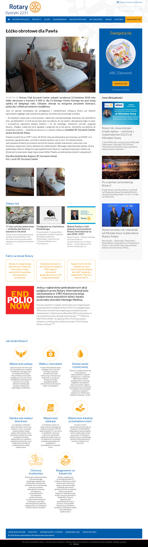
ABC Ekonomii (120, 73)
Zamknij (76, 544)
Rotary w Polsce (21, 19)
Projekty (36, 19)
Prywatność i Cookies (51, 532)
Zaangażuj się (134, 19)
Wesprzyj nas (120, 84)
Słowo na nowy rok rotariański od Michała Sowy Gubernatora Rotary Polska (120, 233)
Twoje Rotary (89, 532)
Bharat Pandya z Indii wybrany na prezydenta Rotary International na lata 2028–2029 (79, 230)
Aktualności (96, 19)
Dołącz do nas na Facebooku (130, 2)
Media (108, 19)
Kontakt (119, 19)
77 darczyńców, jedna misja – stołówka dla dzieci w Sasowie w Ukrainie (20, 229)
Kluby (47, 19)
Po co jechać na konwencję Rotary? (117, 183)
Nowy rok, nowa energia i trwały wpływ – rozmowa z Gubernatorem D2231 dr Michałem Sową (118, 132)
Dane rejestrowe (16, 532)
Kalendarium (60, 19)
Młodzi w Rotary (78, 19)
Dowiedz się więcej (120, 89)
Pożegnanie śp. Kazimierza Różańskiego (50, 227)
